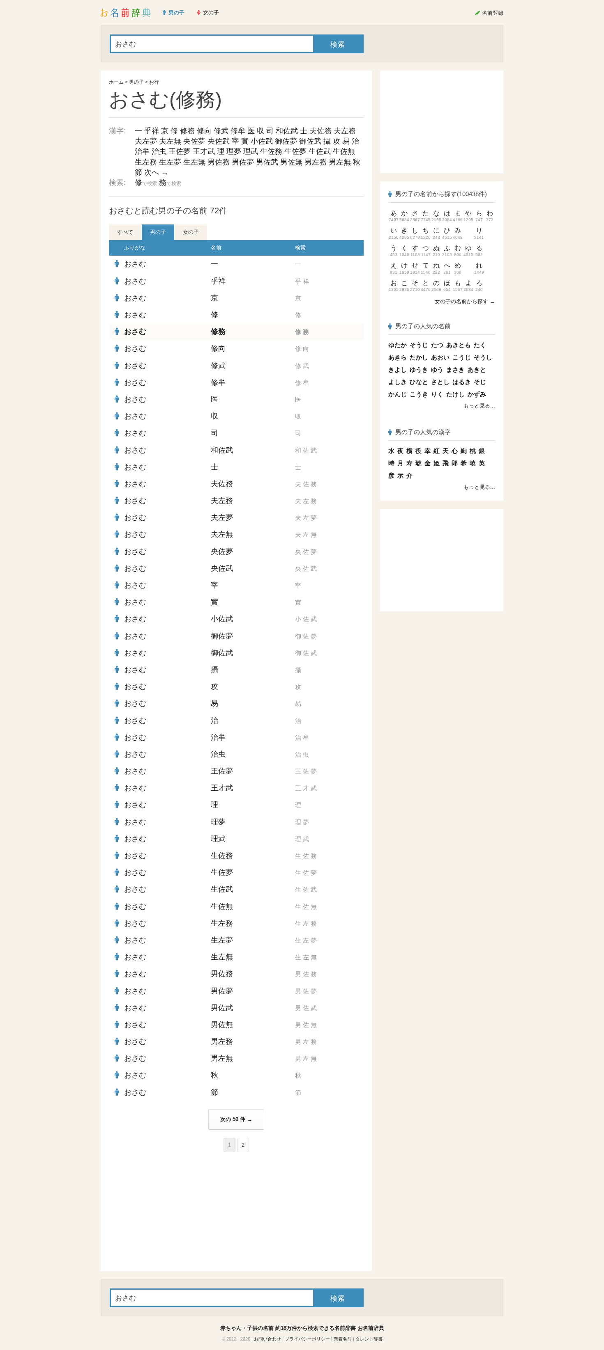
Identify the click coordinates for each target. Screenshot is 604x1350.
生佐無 (344, 151)
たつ (437, 344)
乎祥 (151, 131)
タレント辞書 (369, 1338)
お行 (154, 82)
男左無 (340, 162)
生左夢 (170, 162)
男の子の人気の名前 (423, 326)
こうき (419, 394)
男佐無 (291, 162)
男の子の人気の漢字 (423, 431)
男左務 (315, 162)
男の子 (136, 82)
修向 (204, 131)
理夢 (233, 151)
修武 (221, 131)
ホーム (116, 82)
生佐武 (320, 151)
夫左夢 (146, 141)
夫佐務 (320, 131)
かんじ (397, 394)
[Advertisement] (170, 1211)
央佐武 (218, 141)
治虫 (159, 151)
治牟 (142, 151)
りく (437, 394)
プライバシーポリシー (307, 1338)
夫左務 (345, 131)
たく (480, 344)
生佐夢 (295, 151)
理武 (250, 151)
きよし (397, 369)
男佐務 (218, 162)
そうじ (419, 344)
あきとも (458, 344)
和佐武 (287, 131)
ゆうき (419, 369)
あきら (397, 357)
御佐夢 (286, 141)
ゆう (437, 369)
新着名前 (343, 1338)
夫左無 (170, 141)
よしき (397, 381)
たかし (419, 357)
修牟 (238, 131)
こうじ (461, 357)
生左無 (194, 162)
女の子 (191, 232)
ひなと (419, 381)
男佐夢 (243, 162)
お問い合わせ (267, 1338)
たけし (455, 394)
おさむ (135, 264)
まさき (455, 369)
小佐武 (262, 141)
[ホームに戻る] (126, 12)
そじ (480, 381)
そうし (483, 357)
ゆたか (397, 344)
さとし (440, 381)
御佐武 (310, 141)
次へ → (156, 172)
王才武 (204, 151)
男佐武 (267, 162)
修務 (187, 131)
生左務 (146, 162)
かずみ (477, 394)
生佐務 (271, 151)
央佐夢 (194, 141)
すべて (125, 232)
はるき (461, 381)
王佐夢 (179, 151)
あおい (440, 357)
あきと (477, 369)
